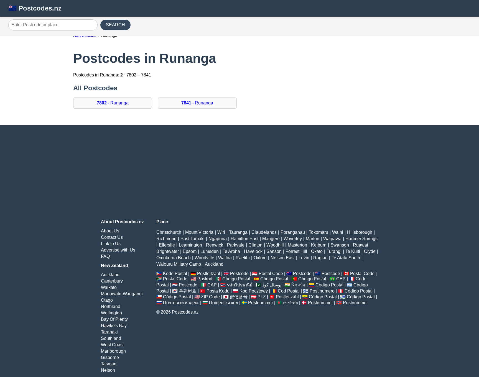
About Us (110, 231)
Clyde (370, 251)
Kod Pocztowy (254, 291)
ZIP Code (210, 296)
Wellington (111, 313)
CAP (212, 285)
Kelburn (319, 245)
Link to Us (111, 243)
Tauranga (238, 232)
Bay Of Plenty (114, 319)
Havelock (253, 251)
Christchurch (168, 232)
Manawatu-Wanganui (122, 293)
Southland (111, 338)
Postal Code (271, 273)
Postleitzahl (208, 273)
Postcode (239, 273)
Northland (110, 306)
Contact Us (112, 237)
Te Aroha (231, 251)
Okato (317, 251)
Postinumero (322, 291)
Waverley (293, 238)
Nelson (108, 370)
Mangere (271, 238)
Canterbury (112, 281)
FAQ (105, 256)
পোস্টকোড (290, 302)
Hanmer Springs (361, 238)
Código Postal (236, 278)
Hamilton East (244, 238)
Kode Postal (175, 273)
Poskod (204, 278)
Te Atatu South (346, 257)
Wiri (221, 232)
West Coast (112, 344)
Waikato (109, 287)
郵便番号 (239, 296)
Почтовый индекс (181, 302)
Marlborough (113, 351)
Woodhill (275, 245)
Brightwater (167, 251)
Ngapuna (217, 238)
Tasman (108, 363)
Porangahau (293, 232)
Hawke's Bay (114, 325)
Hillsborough (359, 232)
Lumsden (209, 251)
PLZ (262, 296)
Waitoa (225, 257)
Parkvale (235, 245)
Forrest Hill (296, 251)
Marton (312, 238)
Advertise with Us (118, 250)
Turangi (334, 251)
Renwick (214, 245)
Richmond (166, 238)
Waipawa (332, 238)
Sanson (274, 251)
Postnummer (260, 302)
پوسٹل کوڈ (271, 285)
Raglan (320, 257)
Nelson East (283, 257)
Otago (107, 300)
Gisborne (110, 357)
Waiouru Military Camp (178, 264)
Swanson (339, 245)
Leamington (190, 245)
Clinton (255, 245)
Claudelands (264, 232)
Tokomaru (318, 232)
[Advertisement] (239, 172)
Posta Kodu (218, 291)
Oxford (260, 257)
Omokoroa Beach (173, 257)
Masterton (297, 245)
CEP (341, 278)
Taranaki (109, 332)
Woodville (204, 257)
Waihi (337, 232)
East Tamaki (192, 238)
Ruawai (360, 245)
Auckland (110, 274)
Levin (304, 257)
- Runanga (113, 103)
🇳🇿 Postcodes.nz (35, 8)
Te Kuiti (352, 251)
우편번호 (188, 291)
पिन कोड (298, 285)
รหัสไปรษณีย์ (239, 285)
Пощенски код (223, 302)
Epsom (190, 251)
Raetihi (243, 257)
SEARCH (115, 24)
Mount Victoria (199, 232)
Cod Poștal (289, 291)
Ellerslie (167, 245)
